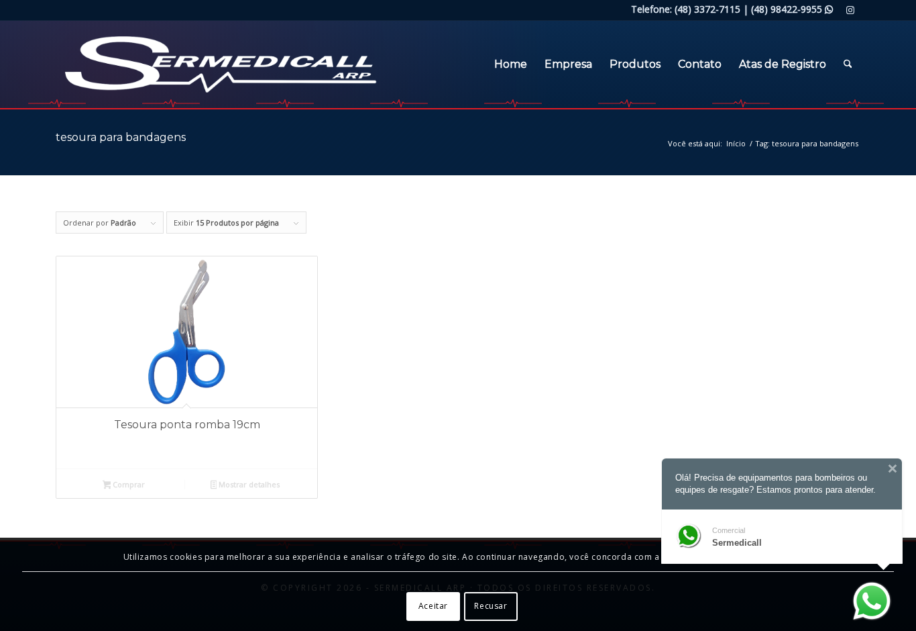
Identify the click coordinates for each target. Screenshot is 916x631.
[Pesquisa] (848, 64)
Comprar (128, 484)
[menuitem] (510, 64)
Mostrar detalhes (248, 484)
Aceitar (433, 606)
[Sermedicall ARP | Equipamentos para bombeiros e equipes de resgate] (202, 64)
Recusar (490, 606)
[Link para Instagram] (850, 10)
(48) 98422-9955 (792, 9)
